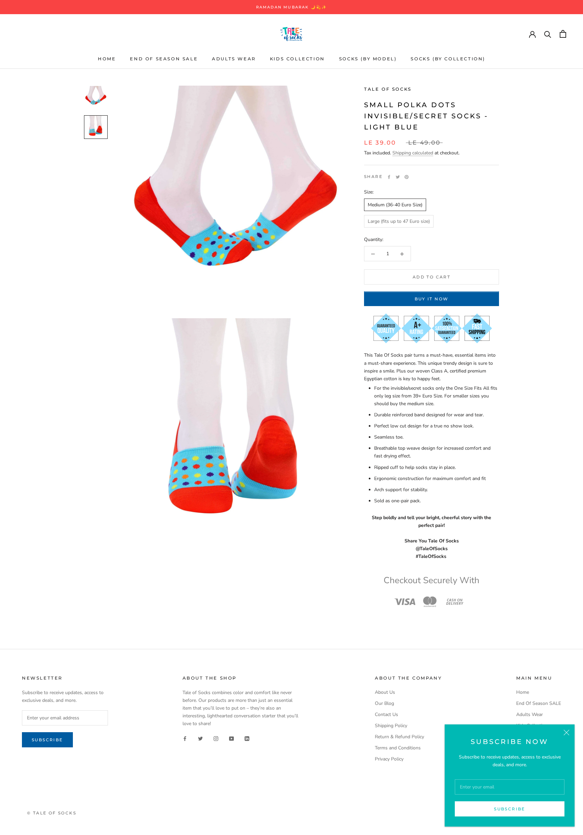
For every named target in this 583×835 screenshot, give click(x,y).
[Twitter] (398, 177)
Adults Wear (234, 58)
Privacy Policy (389, 759)
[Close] (566, 732)
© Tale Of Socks (51, 812)
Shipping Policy (391, 725)
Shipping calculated (412, 153)
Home (107, 58)
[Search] (547, 33)
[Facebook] (389, 177)
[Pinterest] (407, 177)
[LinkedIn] (247, 738)
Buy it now (432, 299)
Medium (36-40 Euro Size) (395, 205)
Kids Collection (297, 58)
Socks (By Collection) (448, 58)
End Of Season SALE (164, 58)
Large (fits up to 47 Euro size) (399, 221)
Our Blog (384, 703)
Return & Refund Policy (399, 737)
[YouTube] (231, 738)
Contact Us (386, 714)
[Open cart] (563, 34)
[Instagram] (216, 738)
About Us (385, 692)
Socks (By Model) (368, 58)
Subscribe (509, 808)
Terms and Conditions (398, 748)
